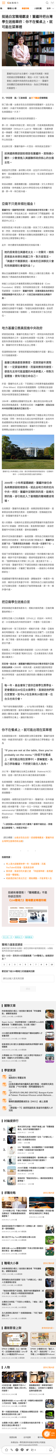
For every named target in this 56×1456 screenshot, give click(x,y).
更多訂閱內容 (48, 1193)
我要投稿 (13, 1437)
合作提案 (27, 1437)
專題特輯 (25, 8)
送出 (28, 989)
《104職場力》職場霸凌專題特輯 (27, 900)
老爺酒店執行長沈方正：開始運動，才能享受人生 (29, 878)
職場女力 (18, 937)
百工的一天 (7, 937)
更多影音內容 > (48, 1328)
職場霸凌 (28, 937)
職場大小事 (12, 8)
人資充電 (38, 8)
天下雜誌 (35, 98)
